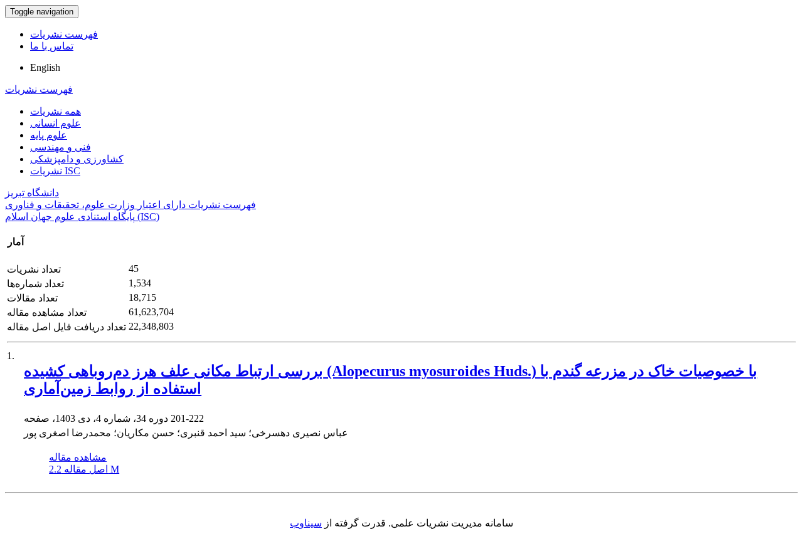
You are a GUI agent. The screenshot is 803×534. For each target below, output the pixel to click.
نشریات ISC (55, 170)
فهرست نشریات (64, 34)
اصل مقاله (84, 469)
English (45, 67)
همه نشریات (55, 111)
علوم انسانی (55, 123)
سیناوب (306, 523)
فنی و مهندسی (60, 147)
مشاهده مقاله (78, 457)
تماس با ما (51, 46)
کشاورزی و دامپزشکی (77, 159)
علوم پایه (48, 135)
